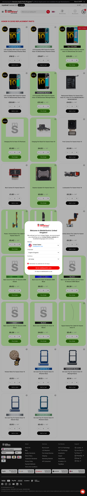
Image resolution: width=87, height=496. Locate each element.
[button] (82, 491)
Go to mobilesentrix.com (43, 268)
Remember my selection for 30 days (39, 263)
